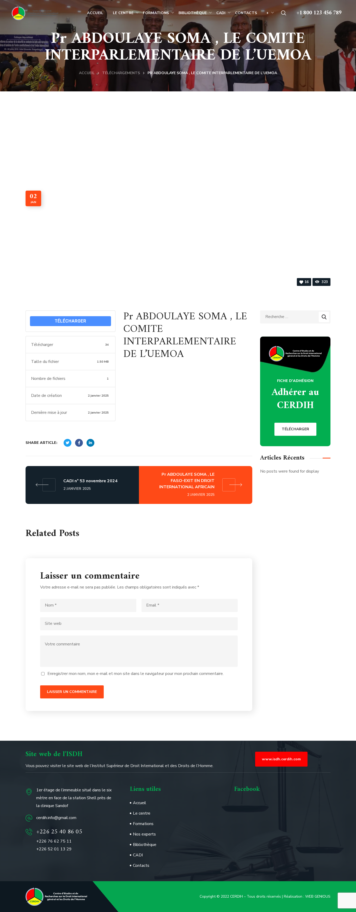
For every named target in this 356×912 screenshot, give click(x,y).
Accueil (87, 72)
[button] (283, 13)
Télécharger (70, 321)
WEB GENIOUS (317, 896)
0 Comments (87, 282)
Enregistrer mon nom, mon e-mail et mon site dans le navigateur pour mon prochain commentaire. (135, 673)
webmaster (48, 282)
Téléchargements (121, 72)
